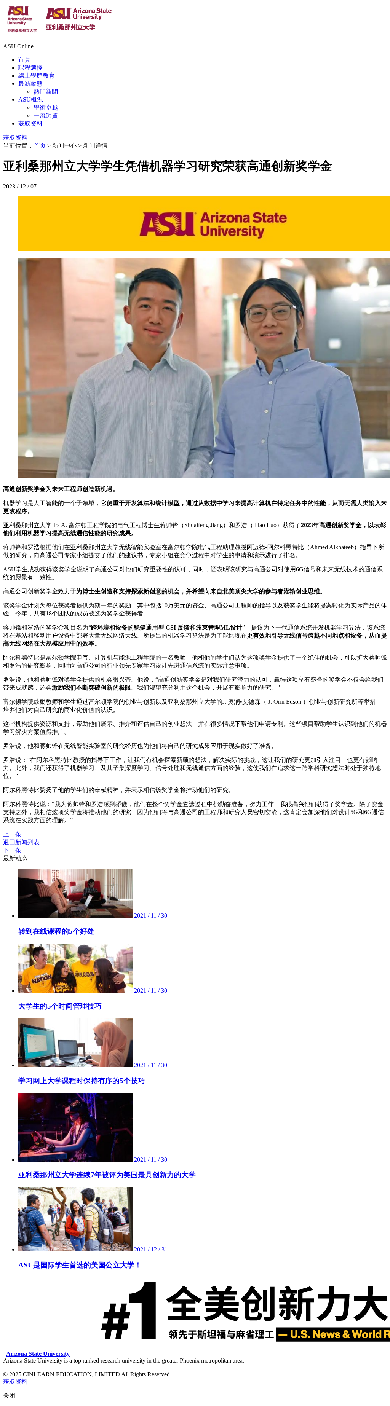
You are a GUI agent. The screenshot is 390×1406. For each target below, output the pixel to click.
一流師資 (46, 115)
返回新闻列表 (21, 842)
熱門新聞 (46, 91)
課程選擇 (30, 67)
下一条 (12, 850)
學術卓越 (46, 107)
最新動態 (30, 83)
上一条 (12, 834)
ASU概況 (30, 99)
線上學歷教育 (36, 75)
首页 (40, 145)
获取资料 (30, 123)
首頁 (24, 59)
